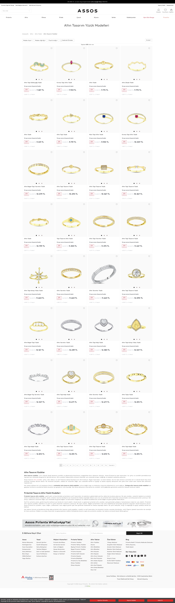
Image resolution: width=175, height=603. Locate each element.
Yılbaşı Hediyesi (112, 542)
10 (90, 465)
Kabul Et (160, 600)
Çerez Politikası (111, 576)
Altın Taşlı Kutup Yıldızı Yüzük (33, 290)
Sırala (148, 40)
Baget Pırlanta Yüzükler (78, 549)
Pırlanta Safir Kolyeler (78, 554)
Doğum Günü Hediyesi (114, 554)
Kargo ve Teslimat (59, 554)
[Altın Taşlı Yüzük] (71, 115)
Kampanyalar (170, 5)
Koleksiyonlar (131, 17)
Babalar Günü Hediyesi (114, 549)
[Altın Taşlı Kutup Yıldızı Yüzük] (38, 271)
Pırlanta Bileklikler (76, 558)
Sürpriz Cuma (111, 558)
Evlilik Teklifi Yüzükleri (114, 560)
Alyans (96, 17)
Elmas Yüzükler (75, 563)
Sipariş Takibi (161, 5)
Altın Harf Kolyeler (96, 558)
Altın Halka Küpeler (97, 560)
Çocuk (79, 17)
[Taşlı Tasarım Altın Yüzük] (71, 219)
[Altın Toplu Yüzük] (136, 375)
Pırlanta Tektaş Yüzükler (78, 544)
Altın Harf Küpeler (96, 565)
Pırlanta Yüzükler (76, 542)
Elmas (44, 17)
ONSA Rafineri (26, 556)
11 (94, 465)
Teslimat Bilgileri (42, 549)
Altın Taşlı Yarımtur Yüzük (97, 238)
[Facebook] (129, 556)
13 (102, 465)
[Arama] (29, 10)
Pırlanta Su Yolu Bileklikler (79, 560)
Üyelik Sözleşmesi (42, 544)
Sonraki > (112, 465)
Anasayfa (25, 34)
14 (106, 465)
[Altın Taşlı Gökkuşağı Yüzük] (38, 63)
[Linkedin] (145, 556)
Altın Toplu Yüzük (127, 394)
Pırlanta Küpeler (76, 556)
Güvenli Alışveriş (142, 579)
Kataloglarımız (26, 544)
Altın (26, 17)
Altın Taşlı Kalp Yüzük (96, 342)
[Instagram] (127, 556)
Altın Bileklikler (95, 547)
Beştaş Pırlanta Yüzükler (78, 547)
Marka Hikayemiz (27, 542)
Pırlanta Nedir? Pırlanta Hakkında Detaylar (139, 542)
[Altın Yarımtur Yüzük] (71, 271)
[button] (36, 63)
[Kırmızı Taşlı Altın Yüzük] (71, 63)
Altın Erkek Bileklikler (97, 567)
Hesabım (158, 12)
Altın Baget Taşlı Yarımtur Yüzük (34, 186)
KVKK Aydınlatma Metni (144, 576)
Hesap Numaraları (59, 549)
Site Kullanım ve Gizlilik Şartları (126, 576)
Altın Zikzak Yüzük (128, 82)
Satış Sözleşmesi (42, 547)
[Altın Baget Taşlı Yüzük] (38, 323)
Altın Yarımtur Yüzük (63, 290)
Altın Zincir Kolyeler (97, 556)
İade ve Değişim (58, 547)
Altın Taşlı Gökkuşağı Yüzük (33, 82)
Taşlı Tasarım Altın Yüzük (65, 238)
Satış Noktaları (27, 551)
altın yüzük (37, 479)
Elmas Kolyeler (75, 565)
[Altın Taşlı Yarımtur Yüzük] (104, 219)
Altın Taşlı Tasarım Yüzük (65, 186)
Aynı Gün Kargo (148, 17)
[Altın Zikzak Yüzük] (136, 63)
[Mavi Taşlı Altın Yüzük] (104, 115)
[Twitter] (138, 556)
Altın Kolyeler (95, 551)
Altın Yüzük (38, 34)
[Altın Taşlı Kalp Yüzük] (104, 323)
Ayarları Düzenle (103, 600)
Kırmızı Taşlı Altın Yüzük (64, 82)
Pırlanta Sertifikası (59, 542)
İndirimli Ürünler (67, 40)
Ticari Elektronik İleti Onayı (125, 579)
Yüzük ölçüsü (130, 547)
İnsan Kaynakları (27, 547)
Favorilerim (165, 12)
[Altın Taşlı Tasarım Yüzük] (71, 167)
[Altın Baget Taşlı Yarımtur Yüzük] (38, 167)
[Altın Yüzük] (104, 63)
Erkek (61, 17)
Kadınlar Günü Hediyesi (114, 551)
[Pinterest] (135, 556)
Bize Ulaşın (25, 554)
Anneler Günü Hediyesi (114, 547)
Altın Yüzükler (95, 542)
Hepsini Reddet (131, 600)
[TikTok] (132, 556)
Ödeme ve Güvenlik (59, 551)
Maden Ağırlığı (40, 40)
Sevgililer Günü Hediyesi (114, 544)
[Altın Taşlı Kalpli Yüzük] (38, 427)
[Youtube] (142, 556)
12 (98, 465)
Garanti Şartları (41, 542)
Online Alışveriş (130, 544)
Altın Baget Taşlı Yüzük (31, 342)
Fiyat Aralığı (53, 40)
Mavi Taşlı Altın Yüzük (96, 134)
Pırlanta (9, 17)
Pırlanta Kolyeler (76, 551)
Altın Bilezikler (95, 549)
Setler (114, 17)
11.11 (108, 556)
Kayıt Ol (139, 533)
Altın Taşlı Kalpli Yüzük (31, 446)
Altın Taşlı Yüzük (62, 134)
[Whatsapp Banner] (87, 524)
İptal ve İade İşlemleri (43, 551)
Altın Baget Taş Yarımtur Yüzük (34, 394)
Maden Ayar (27, 40)
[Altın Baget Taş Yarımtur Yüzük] (38, 375)
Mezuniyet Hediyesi (113, 563)
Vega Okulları (26, 558)
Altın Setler (94, 563)
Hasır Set (93, 569)
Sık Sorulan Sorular (59, 544)
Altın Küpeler (95, 554)
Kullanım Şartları (42, 556)
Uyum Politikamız (42, 554)
